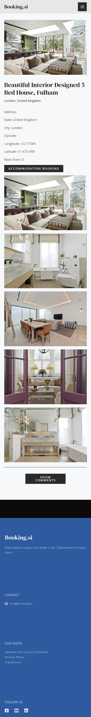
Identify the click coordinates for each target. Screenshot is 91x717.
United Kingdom (29, 100)
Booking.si (16, 6)
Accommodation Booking (33, 168)
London (9, 100)
